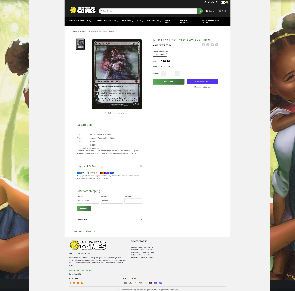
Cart (224, 11)
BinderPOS (174, 290)
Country (80, 196)
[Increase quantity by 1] (177, 73)
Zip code (127, 196)
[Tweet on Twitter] (212, 44)
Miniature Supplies (185, 21)
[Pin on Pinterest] (207, 44)
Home (75, 31)
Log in (211, 11)
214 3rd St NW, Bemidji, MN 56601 (81, 270)
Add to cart (168, 82)
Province (104, 196)
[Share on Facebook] (203, 44)
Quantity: (156, 73)
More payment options (202, 87)
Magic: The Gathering (79, 21)
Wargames (126, 21)
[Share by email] (216, 44)
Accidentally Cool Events (210, 21)
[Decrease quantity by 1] (163, 73)
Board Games (168, 21)
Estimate (83, 208)
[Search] (200, 11)
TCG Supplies (153, 21)
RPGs (139, 21)
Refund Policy (82, 220)
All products (84, 31)
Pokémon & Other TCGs (106, 21)
